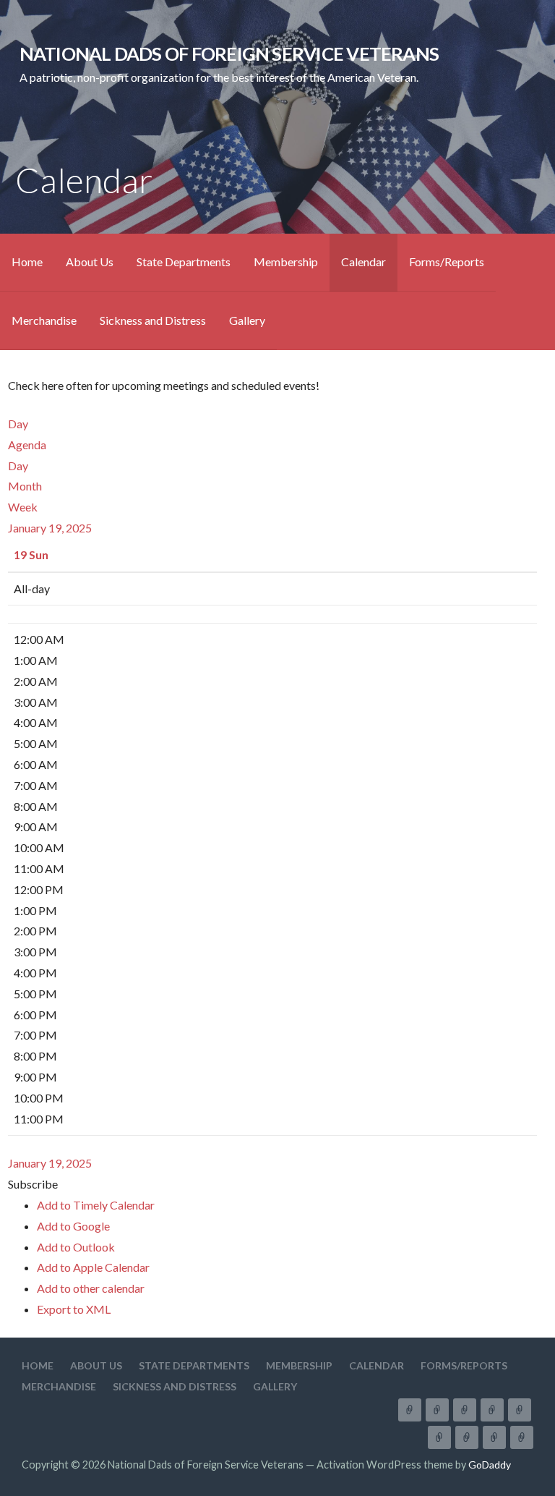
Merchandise (44, 320)
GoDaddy (489, 1464)
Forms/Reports (446, 261)
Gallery (247, 320)
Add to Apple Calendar (93, 1267)
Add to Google (73, 1226)
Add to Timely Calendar (96, 1205)
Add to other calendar (91, 1288)
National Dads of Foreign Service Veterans (229, 53)
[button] (33, 1184)
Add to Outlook (76, 1247)
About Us (89, 261)
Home (27, 261)
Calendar (363, 261)
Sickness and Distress (153, 320)
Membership (286, 261)
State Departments (184, 261)
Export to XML (74, 1309)
